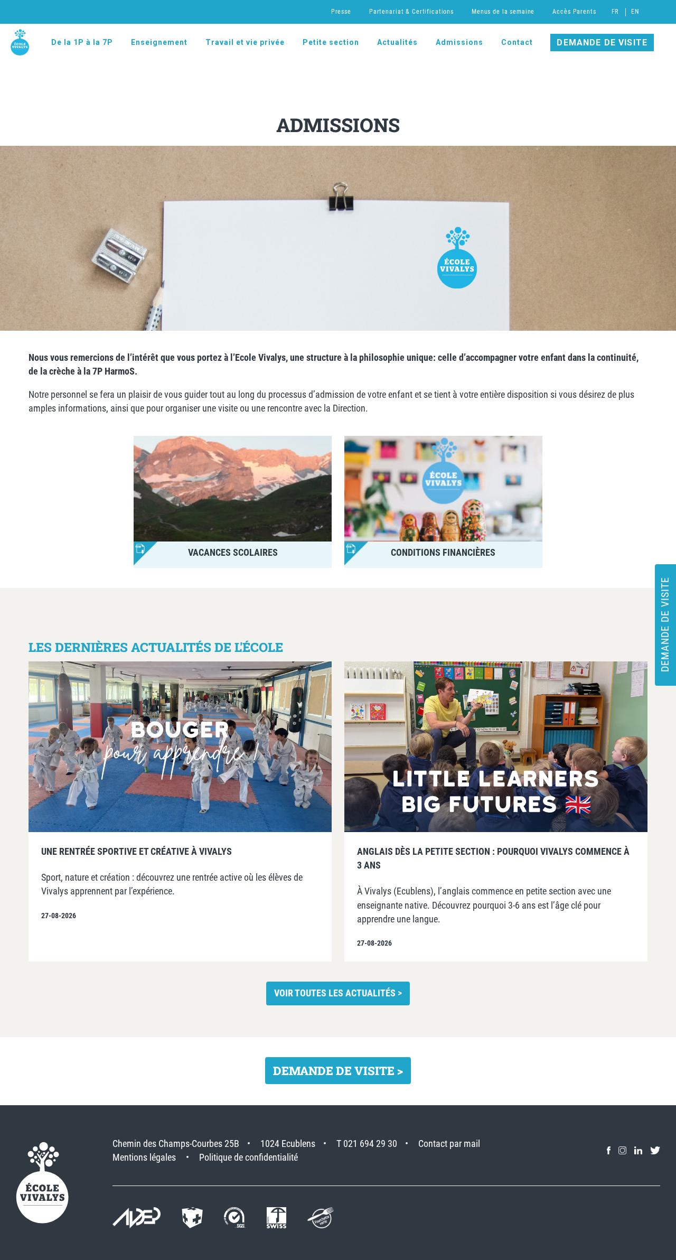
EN (635, 11)
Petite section (331, 42)
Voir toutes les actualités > (338, 992)
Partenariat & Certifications (411, 11)
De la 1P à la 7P (82, 42)
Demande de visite (602, 43)
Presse (341, 11)
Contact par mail (449, 1143)
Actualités (397, 42)
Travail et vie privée (245, 42)
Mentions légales (144, 1157)
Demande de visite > (338, 1070)
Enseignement (159, 42)
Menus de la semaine (503, 11)
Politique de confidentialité (248, 1157)
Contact (517, 42)
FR (615, 11)
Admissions (459, 42)
